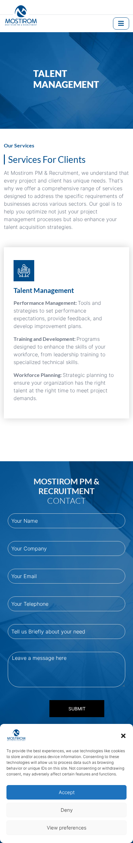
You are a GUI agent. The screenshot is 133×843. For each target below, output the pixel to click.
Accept (67, 792)
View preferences (67, 828)
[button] (123, 735)
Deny (67, 810)
